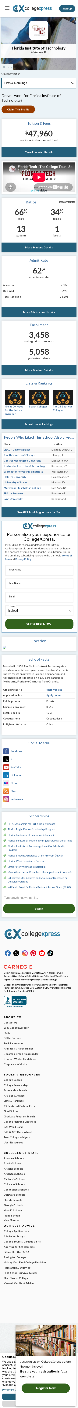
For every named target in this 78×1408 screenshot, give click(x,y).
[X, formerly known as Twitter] (16, 955)
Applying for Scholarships (19, 1246)
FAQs (7, 1033)
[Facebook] (8, 955)
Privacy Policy (23, 559)
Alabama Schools (14, 1158)
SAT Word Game (13, 1126)
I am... (12, 606)
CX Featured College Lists (19, 1106)
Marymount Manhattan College (22, 487)
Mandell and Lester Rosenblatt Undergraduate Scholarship (40, 872)
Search (39, 908)
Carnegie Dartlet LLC (32, 972)
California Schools (15, 1179)
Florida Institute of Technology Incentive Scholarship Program (37, 848)
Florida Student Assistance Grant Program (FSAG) (35, 855)
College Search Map (16, 1085)
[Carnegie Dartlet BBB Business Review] (15, 1007)
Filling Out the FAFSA (16, 1252)
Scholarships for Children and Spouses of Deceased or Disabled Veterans (37, 879)
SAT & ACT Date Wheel (18, 1132)
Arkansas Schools (14, 1173)
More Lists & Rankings (39, 424)
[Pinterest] (33, 955)
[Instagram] (25, 955)
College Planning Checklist (20, 1121)
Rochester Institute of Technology (24, 466)
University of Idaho (15, 482)
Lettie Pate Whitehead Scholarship (27, 866)
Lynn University (13, 498)
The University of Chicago (19, 455)
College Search (13, 1079)
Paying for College (15, 1257)
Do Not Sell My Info (21, 979)
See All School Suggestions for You (39, 512)
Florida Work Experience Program (26, 861)
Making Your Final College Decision (25, 1262)
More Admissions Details (39, 312)
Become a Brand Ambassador (21, 1053)
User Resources (13, 1142)
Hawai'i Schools (13, 1210)
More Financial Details (39, 152)
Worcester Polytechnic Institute (23, 471)
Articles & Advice (14, 1095)
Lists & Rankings (14, 1100)
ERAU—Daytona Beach (17, 449)
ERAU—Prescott (13, 493)
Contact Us (10, 1022)
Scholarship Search (15, 1090)
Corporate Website (15, 1064)
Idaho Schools (12, 1215)
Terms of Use (10, 976)
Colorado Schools (14, 1184)
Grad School (11, 1111)
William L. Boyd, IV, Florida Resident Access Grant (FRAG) (39, 887)
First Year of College (16, 1278)
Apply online (53, 695)
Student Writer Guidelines (20, 1059)
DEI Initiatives (12, 1038)
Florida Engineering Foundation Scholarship (31, 835)
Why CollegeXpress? (16, 1027)
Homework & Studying (17, 1267)
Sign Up (67, 8)
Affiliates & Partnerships (19, 1048)
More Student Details (39, 247)
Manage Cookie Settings (44, 979)
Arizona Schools (13, 1168)
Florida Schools (13, 1200)
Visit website (54, 689)
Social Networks (13, 1043)
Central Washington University (22, 460)
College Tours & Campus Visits (22, 1241)
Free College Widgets (17, 1137)
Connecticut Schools (16, 1189)
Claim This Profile (18, 109)
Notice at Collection (44, 976)
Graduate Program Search (19, 1116)
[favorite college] (4, 67)
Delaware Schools (14, 1194)
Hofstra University (15, 476)
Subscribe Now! (39, 624)
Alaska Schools (13, 1163)
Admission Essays (14, 1236)
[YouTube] (42, 955)
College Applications (16, 1231)
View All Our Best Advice (19, 1283)
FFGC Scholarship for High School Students (31, 823)
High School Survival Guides (20, 1272)
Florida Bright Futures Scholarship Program (31, 829)
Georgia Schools (13, 1205)
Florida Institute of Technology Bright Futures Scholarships (40, 840)
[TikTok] (50, 955)
